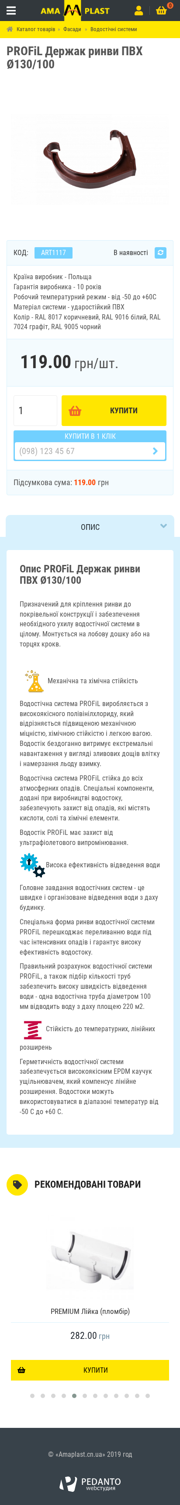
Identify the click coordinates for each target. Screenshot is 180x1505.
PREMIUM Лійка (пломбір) (90, 1311)
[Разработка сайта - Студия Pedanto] (90, 1484)
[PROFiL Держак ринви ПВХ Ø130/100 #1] (90, 158)
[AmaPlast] (75, 10)
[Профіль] (138, 10)
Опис (90, 527)
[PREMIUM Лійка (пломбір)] (90, 1257)
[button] (32, 1395)
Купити (124, 410)
